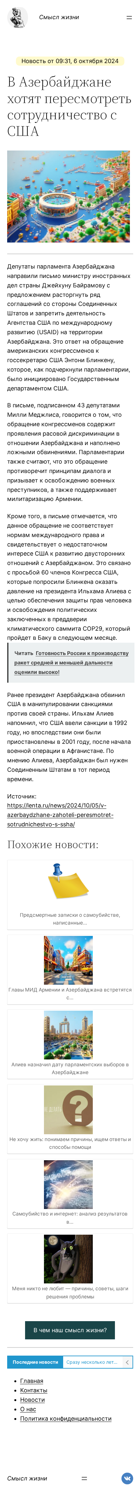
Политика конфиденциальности (66, 1418)
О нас (28, 1409)
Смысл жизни (59, 17)
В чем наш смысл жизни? (70, 1330)
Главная (31, 1380)
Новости (32, 1399)
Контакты (34, 1390)
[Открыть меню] (129, 17)
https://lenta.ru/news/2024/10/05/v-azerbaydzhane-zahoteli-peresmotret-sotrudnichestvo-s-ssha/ (60, 815)
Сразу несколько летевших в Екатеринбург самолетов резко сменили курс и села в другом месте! (92, 1362)
